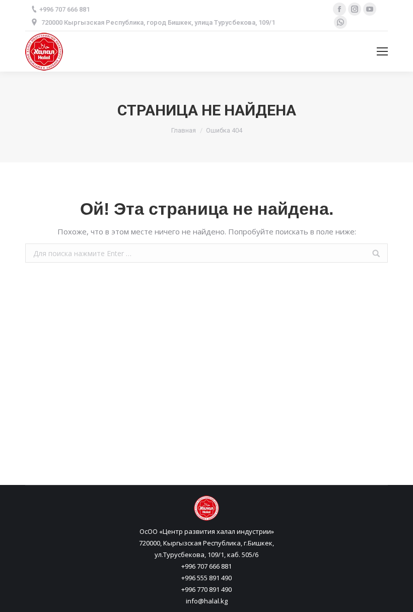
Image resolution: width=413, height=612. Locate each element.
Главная (183, 130)
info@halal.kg (207, 600)
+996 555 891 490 (206, 577)
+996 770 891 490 (206, 589)
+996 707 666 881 (206, 566)
